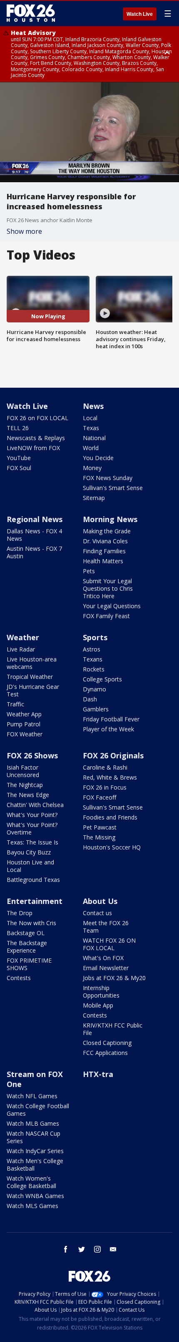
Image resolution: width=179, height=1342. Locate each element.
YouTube (19, 458)
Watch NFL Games (32, 1096)
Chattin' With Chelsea (35, 805)
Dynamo (94, 689)
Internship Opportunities (101, 991)
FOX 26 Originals (113, 755)
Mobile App (98, 1005)
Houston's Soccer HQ (112, 847)
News (93, 406)
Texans (92, 659)
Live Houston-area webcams (32, 663)
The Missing (99, 837)
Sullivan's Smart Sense (113, 488)
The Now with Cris (31, 923)
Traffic (15, 704)
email (113, 1249)
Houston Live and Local (30, 866)
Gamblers (96, 709)
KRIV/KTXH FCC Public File (112, 1029)
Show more (24, 231)
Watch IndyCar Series (35, 1151)
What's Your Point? (32, 815)
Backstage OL (26, 933)
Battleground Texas (33, 880)
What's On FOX (103, 958)
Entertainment (34, 901)
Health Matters (103, 561)
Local (90, 418)
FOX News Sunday (107, 478)
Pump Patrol (23, 724)
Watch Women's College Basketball (31, 1182)
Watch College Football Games (38, 1109)
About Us (100, 901)
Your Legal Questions (112, 606)
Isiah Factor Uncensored (23, 771)
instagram (97, 1249)
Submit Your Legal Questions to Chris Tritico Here (108, 588)
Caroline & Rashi (105, 767)
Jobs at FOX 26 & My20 (114, 978)
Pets (89, 571)
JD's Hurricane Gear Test (33, 690)
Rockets (93, 669)
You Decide (98, 458)
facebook (65, 1249)
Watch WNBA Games (35, 1196)
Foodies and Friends (110, 817)
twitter (81, 1249)
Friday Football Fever (111, 719)
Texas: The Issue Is (32, 842)
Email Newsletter (106, 968)
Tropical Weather (30, 677)
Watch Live (140, 14)
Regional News (34, 519)
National (94, 438)
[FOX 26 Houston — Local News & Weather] (31, 13)
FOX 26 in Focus (105, 787)
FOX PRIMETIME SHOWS (29, 964)
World (91, 448)
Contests (19, 978)
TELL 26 (18, 428)
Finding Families (104, 551)
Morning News (110, 519)
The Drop (19, 913)
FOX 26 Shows (32, 755)
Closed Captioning (107, 1043)
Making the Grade (107, 531)
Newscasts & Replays (36, 438)
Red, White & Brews (110, 777)
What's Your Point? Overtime (32, 828)
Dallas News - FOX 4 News (34, 534)
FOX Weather (24, 734)
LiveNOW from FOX (33, 448)
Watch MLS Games (32, 1206)
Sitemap (94, 498)
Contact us (97, 913)
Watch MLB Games (33, 1123)
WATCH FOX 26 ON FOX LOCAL (109, 944)
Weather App (24, 714)
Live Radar (21, 649)
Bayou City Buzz (29, 852)
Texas (91, 428)
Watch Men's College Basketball (35, 1164)
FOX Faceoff (99, 797)
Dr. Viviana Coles (105, 541)
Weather (23, 637)
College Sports (102, 679)
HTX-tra (98, 1074)
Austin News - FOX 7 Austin (34, 552)
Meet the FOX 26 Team (106, 926)
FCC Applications (105, 1053)
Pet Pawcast (100, 827)
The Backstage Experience (27, 946)
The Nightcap (25, 785)
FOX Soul (19, 468)
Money (92, 468)
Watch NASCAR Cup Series (33, 1137)
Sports (95, 637)
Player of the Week (108, 729)
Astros (91, 649)
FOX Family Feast (106, 616)
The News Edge (28, 795)
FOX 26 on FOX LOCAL (37, 418)
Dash (90, 699)
